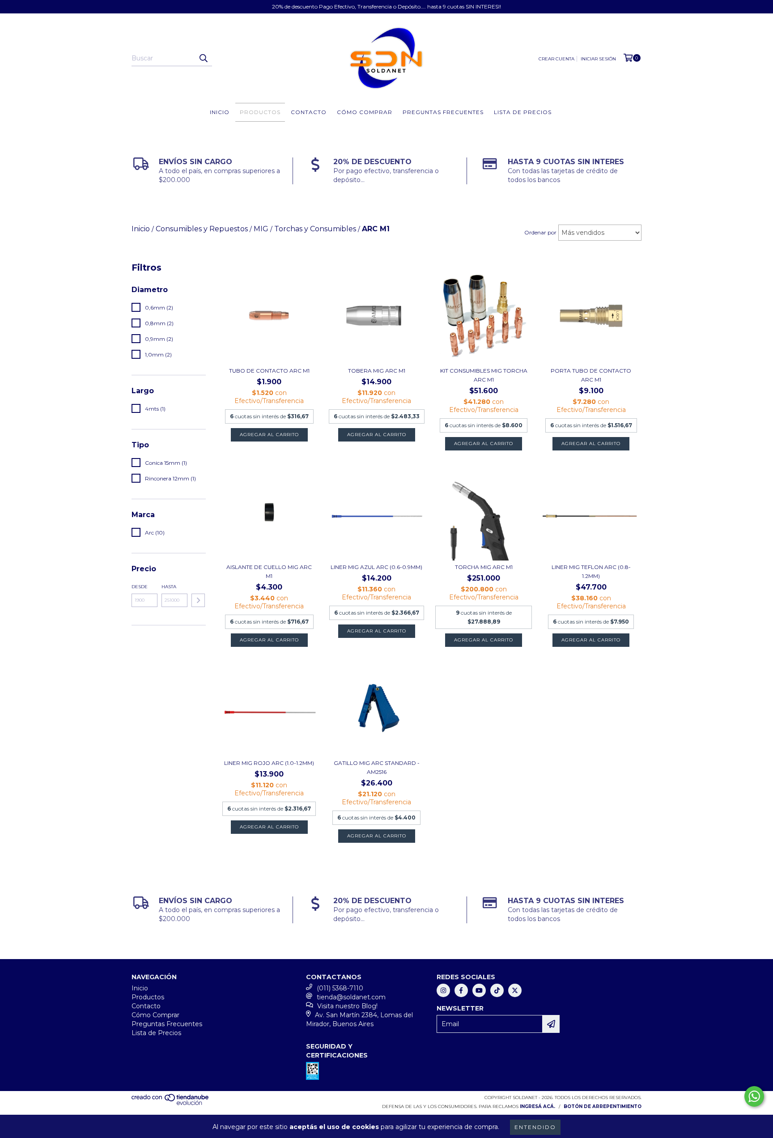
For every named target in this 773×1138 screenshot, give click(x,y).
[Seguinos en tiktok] (497, 990)
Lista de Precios (523, 112)
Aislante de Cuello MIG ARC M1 (269, 571)
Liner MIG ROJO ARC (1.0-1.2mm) (269, 763)
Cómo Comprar (364, 112)
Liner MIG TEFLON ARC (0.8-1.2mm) (591, 571)
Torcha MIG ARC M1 (484, 567)
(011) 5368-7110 (340, 988)
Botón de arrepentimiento (602, 1106)
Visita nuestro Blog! (347, 1006)
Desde (140, 587)
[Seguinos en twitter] (515, 990)
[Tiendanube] (171, 1104)
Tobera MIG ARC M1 (376, 370)
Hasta (168, 587)
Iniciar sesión (598, 59)
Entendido (535, 1127)
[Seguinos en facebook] (461, 990)
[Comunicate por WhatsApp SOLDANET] (754, 1096)
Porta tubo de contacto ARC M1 (591, 375)
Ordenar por (540, 232)
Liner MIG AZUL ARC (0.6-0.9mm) (376, 567)
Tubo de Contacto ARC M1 (269, 370)
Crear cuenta (556, 59)
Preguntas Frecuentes (443, 112)
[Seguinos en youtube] (479, 990)
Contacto (309, 112)
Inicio (219, 112)
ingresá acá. (537, 1106)
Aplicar (198, 600)
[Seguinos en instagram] (443, 990)
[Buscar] (203, 58)
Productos (260, 112)
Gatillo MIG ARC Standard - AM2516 (377, 767)
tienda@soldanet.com (351, 997)
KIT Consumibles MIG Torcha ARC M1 (483, 375)
